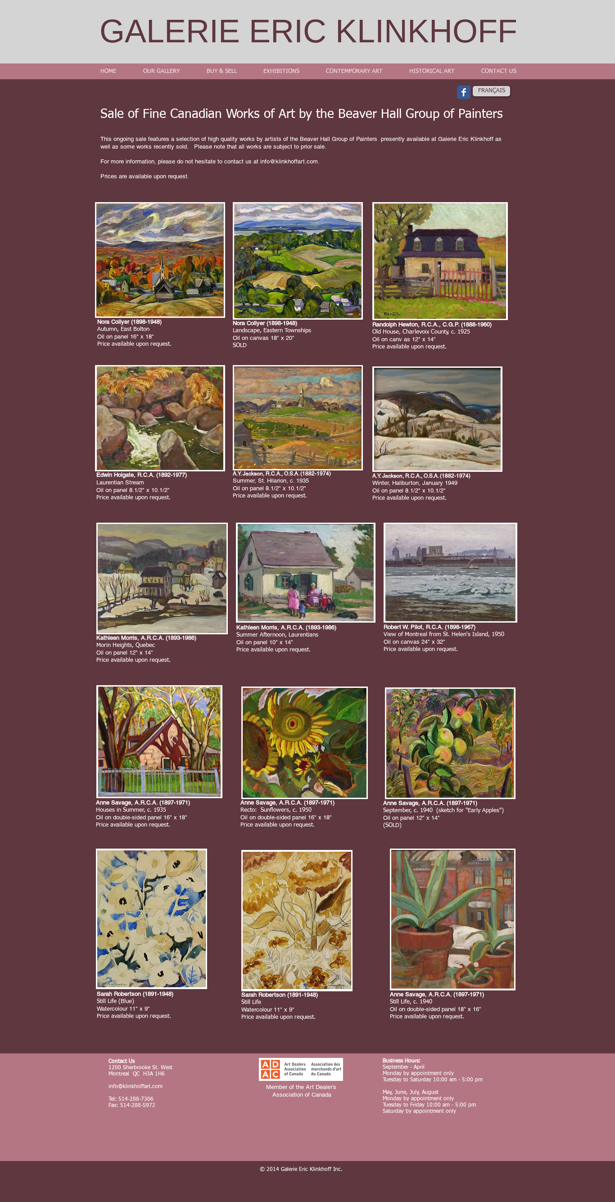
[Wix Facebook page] (463, 92)
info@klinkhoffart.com (289, 161)
